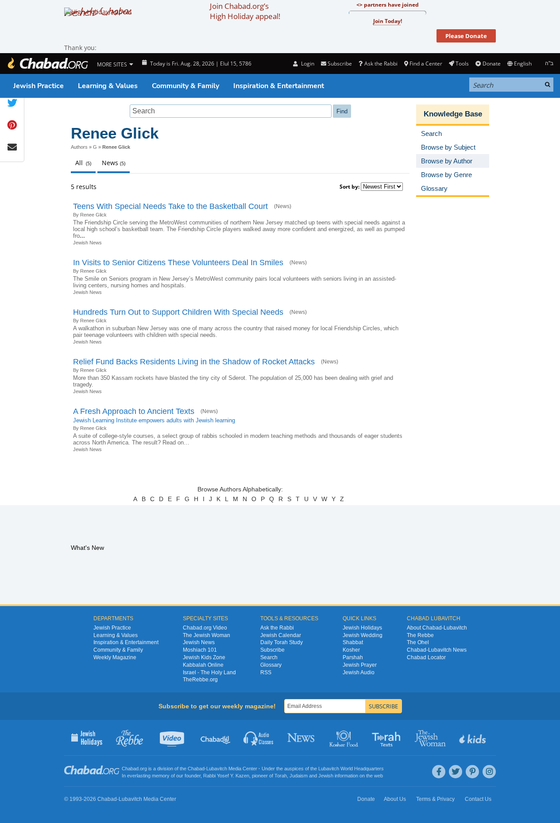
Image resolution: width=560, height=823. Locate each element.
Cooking (344, 737)
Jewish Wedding (362, 635)
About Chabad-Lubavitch (437, 628)
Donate (491, 63)
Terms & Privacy (435, 799)
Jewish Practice (38, 86)
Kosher (351, 650)
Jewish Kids (473, 737)
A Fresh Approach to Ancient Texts (133, 411)
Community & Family (185, 86)
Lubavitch (216, 768)
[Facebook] (438, 771)
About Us (395, 799)
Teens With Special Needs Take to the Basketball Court (170, 206)
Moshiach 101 (200, 650)
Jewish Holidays (362, 628)
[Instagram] (489, 771)
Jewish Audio (359, 672)
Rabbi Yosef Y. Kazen (226, 775)
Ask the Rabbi (380, 63)
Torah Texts (387, 737)
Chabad (196, 768)
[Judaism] (47, 63)
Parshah (353, 657)
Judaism (299, 775)
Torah (280, 775)
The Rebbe (420, 635)
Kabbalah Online (203, 665)
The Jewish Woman (206, 635)
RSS (265, 672)
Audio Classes (259, 737)
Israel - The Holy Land (209, 672)
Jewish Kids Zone (204, 657)
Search (269, 657)
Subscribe (272, 650)
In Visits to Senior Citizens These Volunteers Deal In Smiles (178, 262)
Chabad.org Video (205, 628)
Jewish (325, 775)
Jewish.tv (173, 737)
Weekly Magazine (114, 657)
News (302, 737)
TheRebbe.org (200, 679)
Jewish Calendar (280, 635)
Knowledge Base (453, 114)
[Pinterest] (472, 771)
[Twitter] (455, 771)
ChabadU (216, 737)
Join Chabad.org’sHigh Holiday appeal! (245, 11)
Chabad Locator (426, 657)
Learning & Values (108, 86)
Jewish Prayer (360, 665)
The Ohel (418, 642)
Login (307, 63)
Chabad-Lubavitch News (437, 650)
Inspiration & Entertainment (278, 86)
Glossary (271, 665)
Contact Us (478, 799)
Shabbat (353, 642)
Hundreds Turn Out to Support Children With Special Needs (178, 312)
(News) (282, 206)
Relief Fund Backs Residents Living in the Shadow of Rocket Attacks (194, 361)
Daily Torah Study (281, 642)
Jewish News (87, 242)
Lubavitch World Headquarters (351, 768)
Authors (79, 147)
